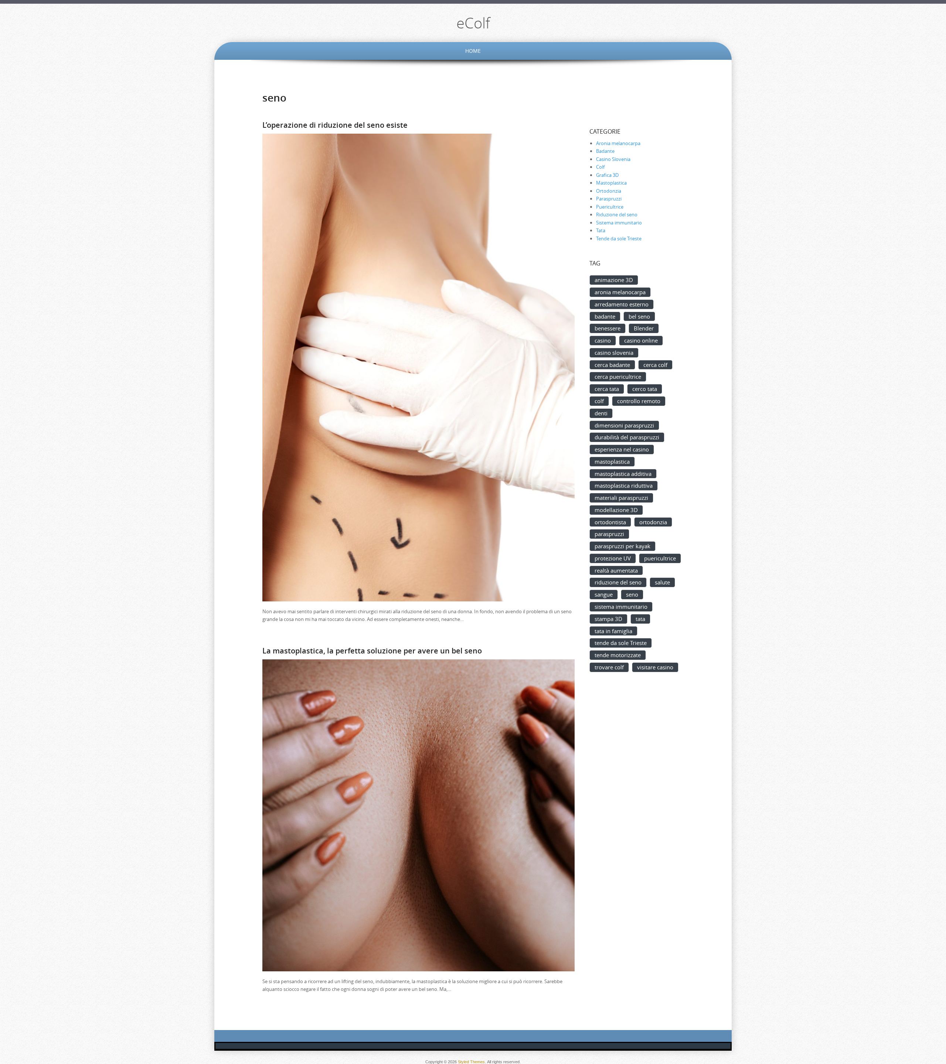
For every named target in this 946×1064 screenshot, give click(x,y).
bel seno (639, 316)
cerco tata (644, 388)
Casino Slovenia (613, 159)
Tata (600, 230)
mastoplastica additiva (623, 473)
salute (662, 582)
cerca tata (607, 388)
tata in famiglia (613, 631)
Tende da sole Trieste (619, 238)
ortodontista (610, 522)
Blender (644, 328)
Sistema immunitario (619, 222)
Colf (600, 167)
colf (599, 401)
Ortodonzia (608, 191)
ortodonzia (653, 522)
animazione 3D (614, 280)
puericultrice (660, 558)
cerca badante (612, 364)
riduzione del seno (618, 582)
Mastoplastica (611, 182)
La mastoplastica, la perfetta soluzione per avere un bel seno (372, 651)
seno (632, 594)
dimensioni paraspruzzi (624, 425)
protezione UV (613, 558)
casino (603, 340)
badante (605, 316)
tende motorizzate (618, 655)
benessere (607, 328)
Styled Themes (471, 1062)
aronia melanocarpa (620, 292)
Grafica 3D (607, 175)
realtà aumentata (616, 570)
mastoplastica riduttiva (624, 485)
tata (640, 618)
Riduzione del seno (616, 214)
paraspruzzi (609, 534)
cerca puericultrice (618, 376)
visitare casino (655, 667)
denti (601, 413)
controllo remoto (638, 401)
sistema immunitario (621, 606)
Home (473, 50)
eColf (473, 23)
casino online (641, 340)
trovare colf (609, 667)
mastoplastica (612, 461)
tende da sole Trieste (621, 642)
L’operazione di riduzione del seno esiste (335, 125)
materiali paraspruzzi (621, 497)
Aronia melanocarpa (618, 143)
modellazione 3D (616, 510)
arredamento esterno (622, 304)
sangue (604, 594)
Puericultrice (609, 206)
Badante (605, 151)
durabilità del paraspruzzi (627, 437)
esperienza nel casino (622, 449)
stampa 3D (608, 618)
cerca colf (655, 364)
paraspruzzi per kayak (622, 546)
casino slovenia (614, 352)
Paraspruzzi (609, 198)
